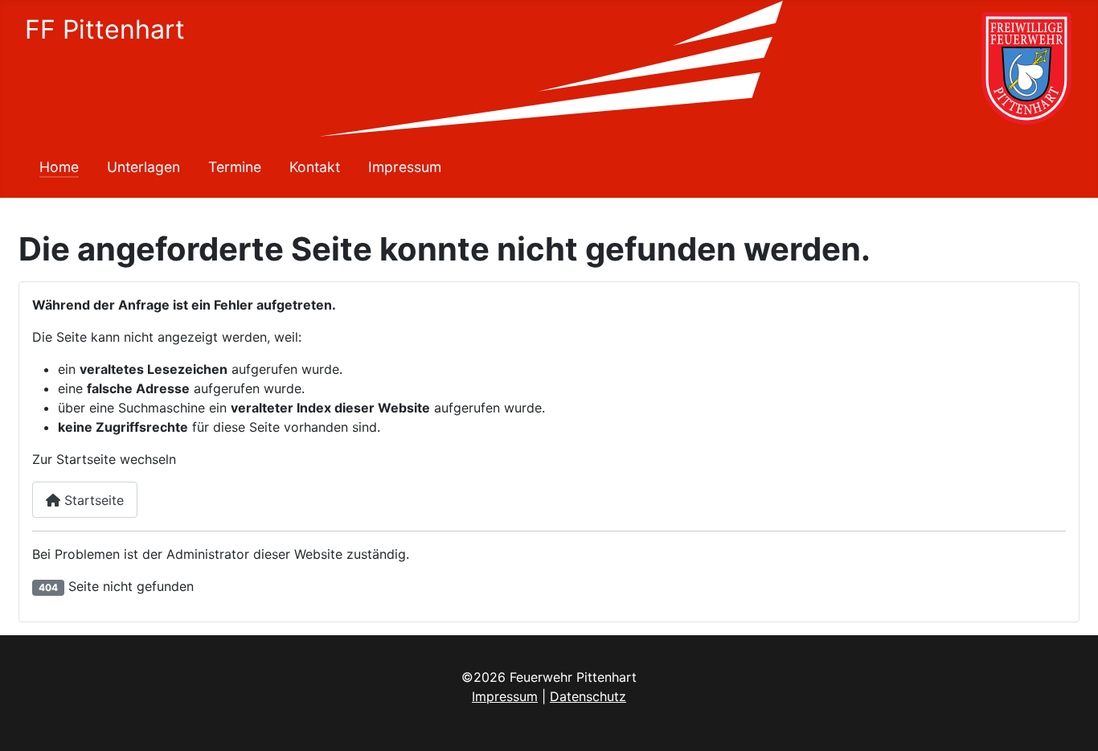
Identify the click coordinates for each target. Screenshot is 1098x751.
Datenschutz (588, 696)
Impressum (404, 166)
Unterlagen (143, 166)
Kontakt (314, 166)
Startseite (92, 500)
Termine (234, 166)
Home (59, 166)
